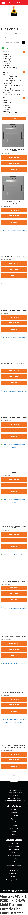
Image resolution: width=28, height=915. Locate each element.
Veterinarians (14, 831)
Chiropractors (14, 828)
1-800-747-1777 (15, 2)
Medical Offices (14, 822)
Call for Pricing (14, 157)
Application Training (14, 846)
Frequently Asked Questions (14, 880)
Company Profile (14, 873)
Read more (14, 169)
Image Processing (14, 849)
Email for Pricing (14, 163)
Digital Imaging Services (14, 865)
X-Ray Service (14, 843)
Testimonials (14, 877)
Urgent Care (14, 819)
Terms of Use (14, 891)
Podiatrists (14, 825)
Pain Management (14, 816)
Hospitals (14, 809)
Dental (14, 834)
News (14, 883)
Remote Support (14, 862)
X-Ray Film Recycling (14, 855)
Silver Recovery (14, 852)
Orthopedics (14, 812)
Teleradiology (14, 859)
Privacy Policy (22, 890)
